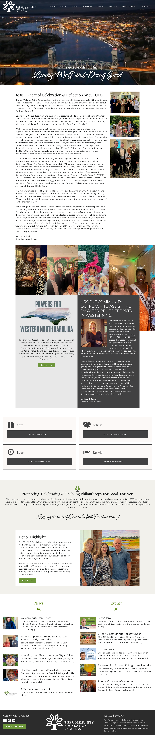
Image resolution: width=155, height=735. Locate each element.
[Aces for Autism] (88, 654)
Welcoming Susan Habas (35, 618)
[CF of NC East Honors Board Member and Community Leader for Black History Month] (10, 675)
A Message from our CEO (35, 689)
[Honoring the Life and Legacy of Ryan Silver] (10, 660)
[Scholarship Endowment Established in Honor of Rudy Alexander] (10, 641)
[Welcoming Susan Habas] (10, 623)
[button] (39, 434)
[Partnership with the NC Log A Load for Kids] (88, 670)
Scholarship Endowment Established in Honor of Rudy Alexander (44, 638)
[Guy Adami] (88, 623)
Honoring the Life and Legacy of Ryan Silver (47, 655)
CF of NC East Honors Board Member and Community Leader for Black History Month (47, 672)
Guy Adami (104, 618)
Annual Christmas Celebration (116, 681)
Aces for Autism (107, 649)
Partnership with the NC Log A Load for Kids (125, 665)
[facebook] (5, 720)
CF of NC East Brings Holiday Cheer (119, 633)
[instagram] (9, 720)
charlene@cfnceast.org (41, 356)
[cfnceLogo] (19, 2)
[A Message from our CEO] (10, 694)
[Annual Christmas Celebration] (88, 686)
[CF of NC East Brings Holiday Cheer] (88, 638)
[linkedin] (13, 720)
